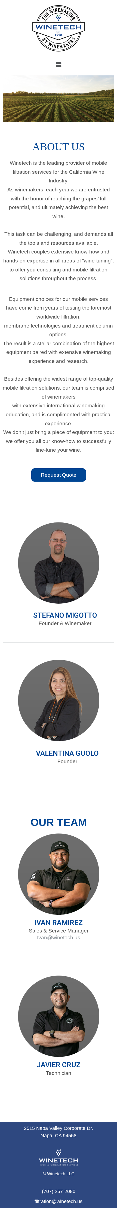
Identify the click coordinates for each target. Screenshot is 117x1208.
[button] (58, 64)
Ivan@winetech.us (58, 937)
